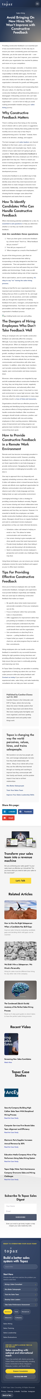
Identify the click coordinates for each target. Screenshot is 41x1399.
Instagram (31, 1391)
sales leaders (24, 142)
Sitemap (10, 1391)
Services (8, 1312)
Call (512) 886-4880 (20, 1376)
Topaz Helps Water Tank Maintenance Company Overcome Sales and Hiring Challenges (19, 1173)
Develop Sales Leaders (12, 1299)
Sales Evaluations (10, 1337)
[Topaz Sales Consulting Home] (10, 4)
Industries (8, 1317)
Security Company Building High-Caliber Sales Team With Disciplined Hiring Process (18, 1111)
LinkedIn (17, 1391)
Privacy (3, 1391)
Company (18, 1317)
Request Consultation (20, 1371)
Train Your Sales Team (15, 790)
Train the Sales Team (12, 1294)
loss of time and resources (26, 399)
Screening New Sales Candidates (17, 1059)
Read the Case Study (11, 1118)
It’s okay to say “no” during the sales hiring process (19, 280)
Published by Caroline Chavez (19, 694)
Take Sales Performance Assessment (17, 1304)
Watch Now (8, 1062)
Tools (16, 1312)
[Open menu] (37, 3)
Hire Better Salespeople (15, 786)
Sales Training (8, 1328)
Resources (25, 1312)
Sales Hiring (20, 13)
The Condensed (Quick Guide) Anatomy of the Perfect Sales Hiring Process (18, 1007)
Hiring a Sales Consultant (13, 1284)
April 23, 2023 (12, 697)
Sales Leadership (9, 1333)
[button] (9, 811)
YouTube (24, 1391)
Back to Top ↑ (7, 1395)
